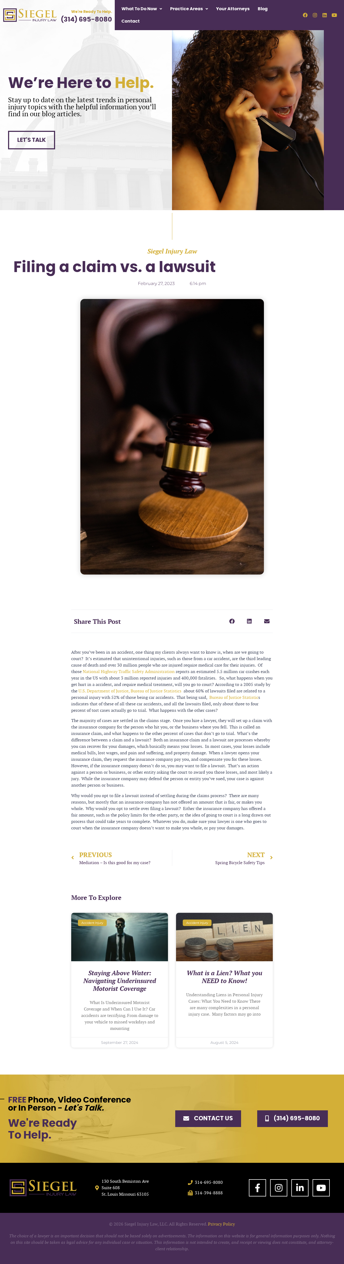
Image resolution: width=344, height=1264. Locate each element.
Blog (263, 9)
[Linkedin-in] (300, 1187)
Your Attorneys (233, 9)
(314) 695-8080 (86, 19)
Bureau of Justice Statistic (233, 697)
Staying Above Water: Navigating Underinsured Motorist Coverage (119, 981)
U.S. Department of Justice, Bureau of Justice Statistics (129, 691)
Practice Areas (186, 9)
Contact (130, 21)
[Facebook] (305, 15)
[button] (232, 621)
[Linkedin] (324, 15)
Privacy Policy (221, 1224)
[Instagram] (315, 15)
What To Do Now (139, 9)
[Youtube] (334, 15)
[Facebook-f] (257, 1187)
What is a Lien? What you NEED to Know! (224, 977)
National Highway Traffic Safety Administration (129, 671)
